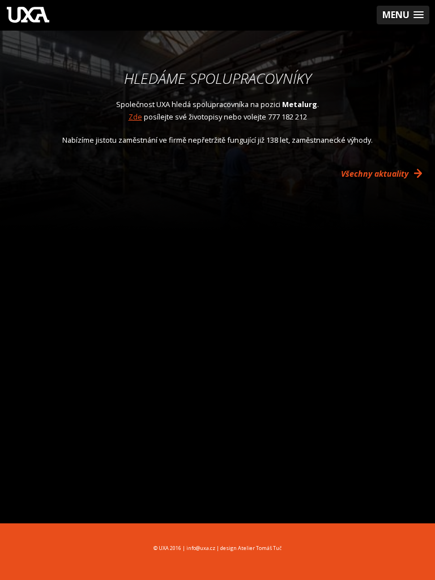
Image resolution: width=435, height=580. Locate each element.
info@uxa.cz (200, 548)
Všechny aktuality (376, 174)
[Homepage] (28, 16)
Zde (135, 117)
